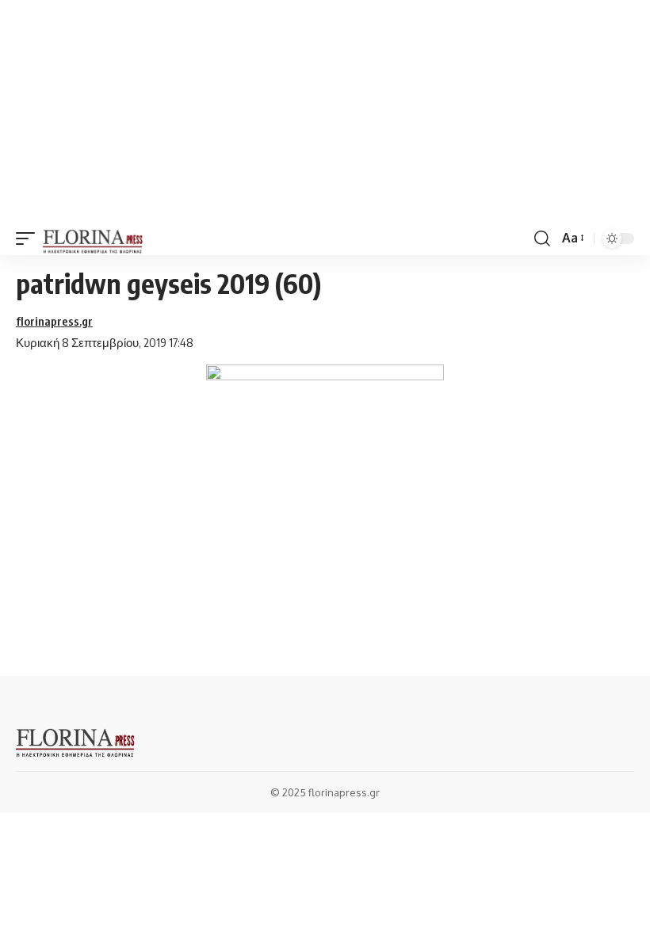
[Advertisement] (325, 111)
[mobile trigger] (29, 238)
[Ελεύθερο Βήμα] (93, 238)
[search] (542, 238)
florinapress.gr (54, 321)
